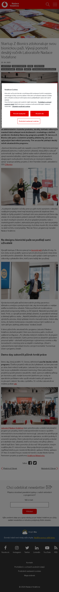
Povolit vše (40, 113)
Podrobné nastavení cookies (29, 121)
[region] (30, 105)
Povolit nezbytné (19, 113)
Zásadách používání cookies (21, 106)
